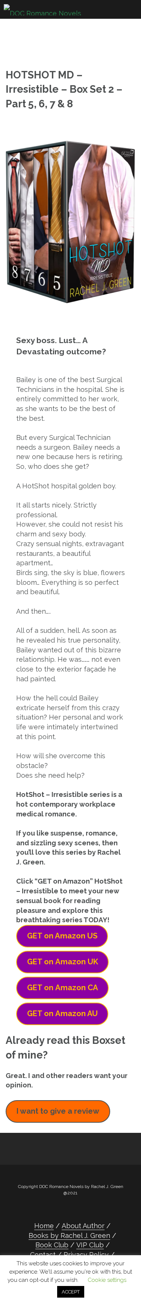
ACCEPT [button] (71, 1292)
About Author (83, 1226)
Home (44, 1226)
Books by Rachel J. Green (69, 1235)
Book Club (51, 1245)
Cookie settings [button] (107, 1280)
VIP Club (90, 1245)
